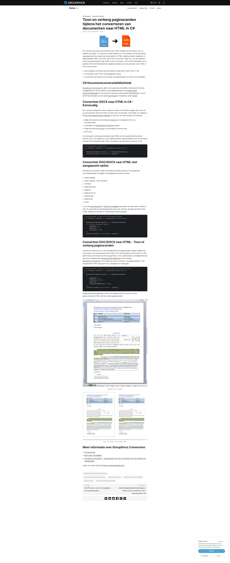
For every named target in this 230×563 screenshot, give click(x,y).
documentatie (95, 206)
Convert (101, 129)
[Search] (164, 2)
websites (129, 2)
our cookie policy (216, 547)
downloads (112, 96)
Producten (106, 2)
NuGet (134, 96)
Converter (113, 120)
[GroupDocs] (74, 2)
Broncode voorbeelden (93, 455)
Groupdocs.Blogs (98, 16)
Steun (122, 2)
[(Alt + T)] (77, 8)
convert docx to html (114, 477)
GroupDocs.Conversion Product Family (95, 473)
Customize (204, 556)
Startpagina (87, 16)
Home (72, 8)
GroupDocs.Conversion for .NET (95, 88)
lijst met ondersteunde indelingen (97, 115)
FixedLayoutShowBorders (111, 258)
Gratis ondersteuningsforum (113, 465)
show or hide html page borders (105, 481)
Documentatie (89, 452)
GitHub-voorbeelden (111, 206)
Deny (218, 556)
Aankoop (114, 2)
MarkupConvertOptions (105, 125)
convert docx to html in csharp (133, 477)
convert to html (88, 481)
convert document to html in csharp (94, 477)
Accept (211, 551)
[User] (159, 2)
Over (136, 2)
